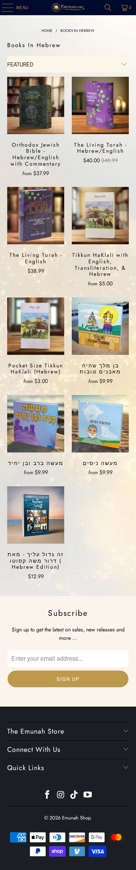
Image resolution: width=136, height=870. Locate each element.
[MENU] (3, 7)
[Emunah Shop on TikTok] (74, 795)
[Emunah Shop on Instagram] (60, 795)
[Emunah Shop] (68, 7)
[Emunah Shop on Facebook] (47, 795)
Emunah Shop (76, 817)
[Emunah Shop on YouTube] (88, 795)
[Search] (108, 7)
